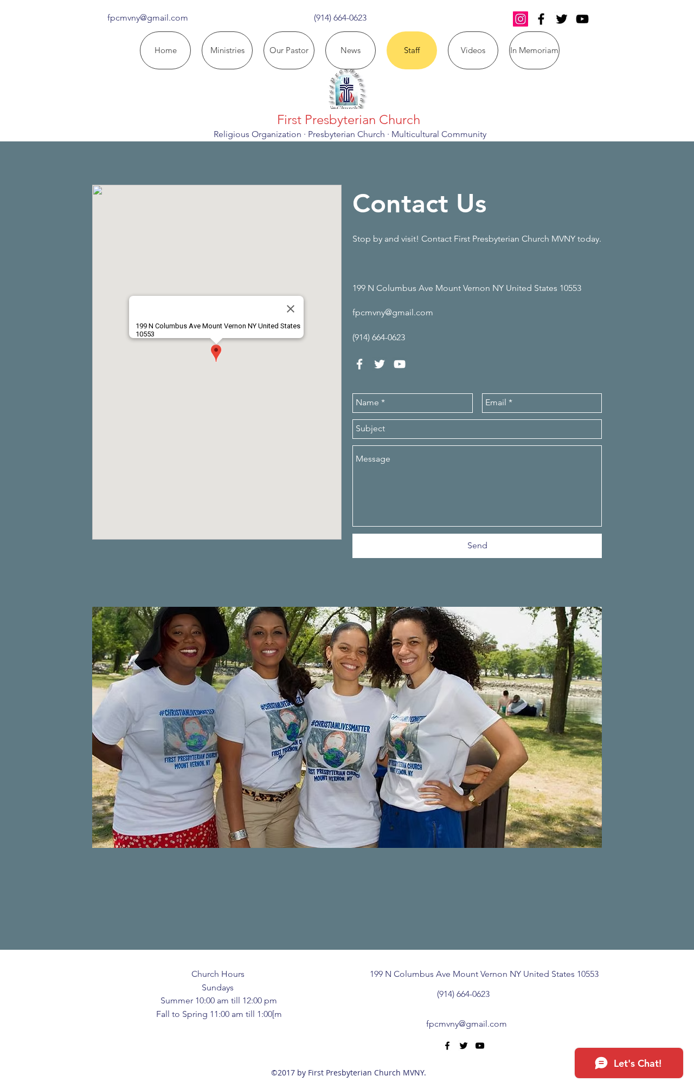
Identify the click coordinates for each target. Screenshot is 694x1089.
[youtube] (582, 19)
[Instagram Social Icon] (520, 19)
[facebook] (541, 19)
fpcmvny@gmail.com (147, 17)
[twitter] (561, 19)
